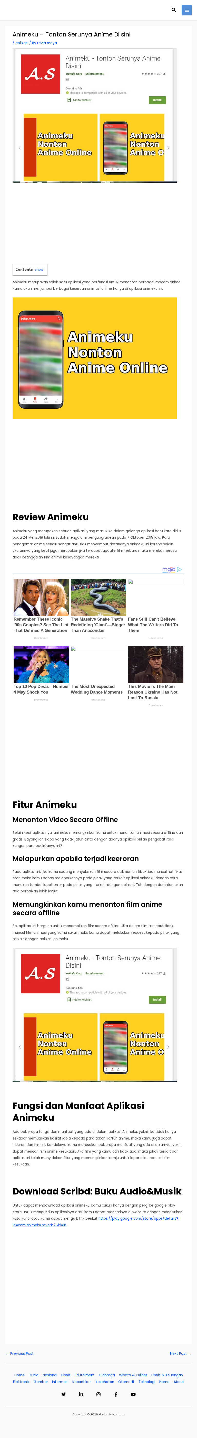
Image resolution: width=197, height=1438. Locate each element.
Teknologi (147, 1381)
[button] (174, 10)
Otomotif (126, 1381)
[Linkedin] (81, 1394)
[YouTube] (133, 1394)
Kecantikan (82, 1381)
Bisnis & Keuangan (167, 1375)
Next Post (180, 1353)
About (179, 1381)
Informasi (60, 1381)
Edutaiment (85, 1375)
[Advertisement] (98, 226)
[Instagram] (98, 1394)
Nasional (50, 1375)
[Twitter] (63, 1394)
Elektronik (21, 1381)
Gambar (41, 1381)
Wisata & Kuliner (133, 1375)
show (39, 270)
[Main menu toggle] (187, 10)
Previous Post (20, 1353)
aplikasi (21, 43)
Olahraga (107, 1375)
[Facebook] (116, 1394)
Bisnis (66, 1375)
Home (19, 1375)
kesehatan (105, 1381)
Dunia (33, 1375)
